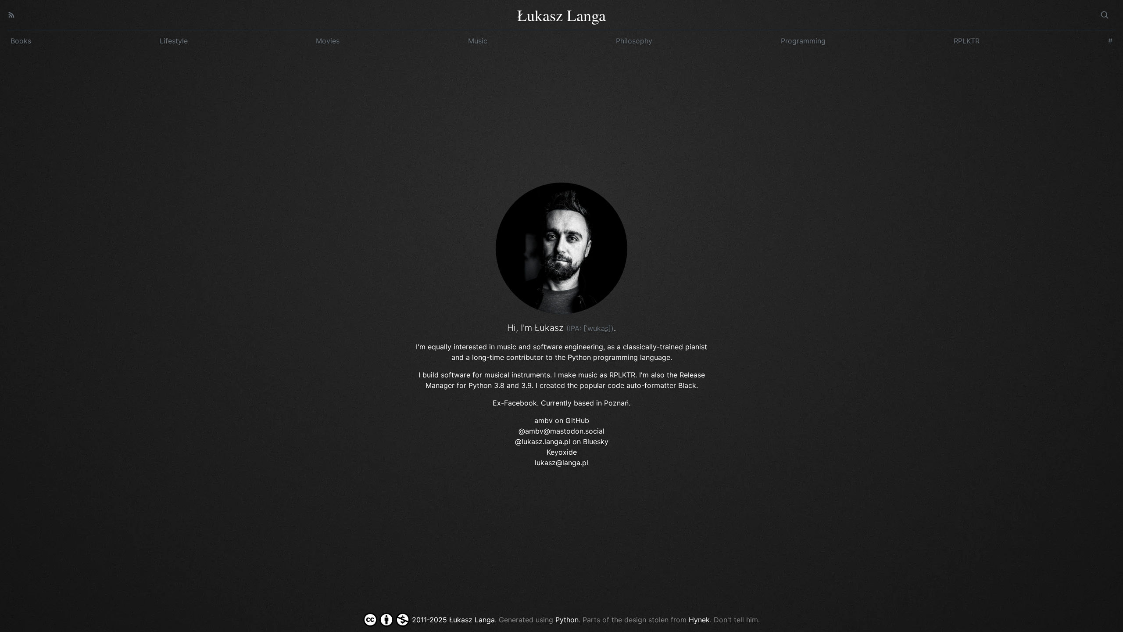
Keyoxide (562, 452)
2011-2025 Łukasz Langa (452, 619)
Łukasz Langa (561, 14)
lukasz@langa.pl (561, 462)
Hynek (699, 619)
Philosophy (634, 40)
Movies (328, 40)
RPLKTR (967, 40)
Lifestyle (174, 40)
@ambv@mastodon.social (561, 431)
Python (480, 385)
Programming (803, 40)
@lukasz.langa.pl (542, 441)
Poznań (616, 403)
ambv (543, 420)
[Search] (1104, 15)
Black (687, 385)
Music (477, 40)
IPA (574, 328)
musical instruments (517, 374)
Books (21, 40)
